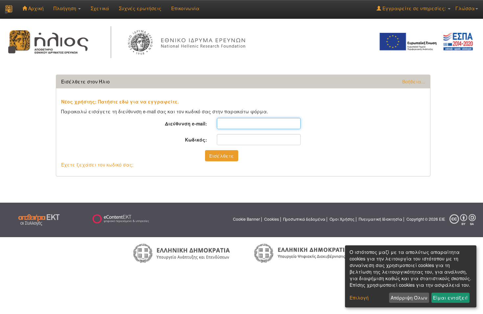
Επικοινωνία (185, 8)
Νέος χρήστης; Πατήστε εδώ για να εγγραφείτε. (120, 101)
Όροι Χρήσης (342, 219)
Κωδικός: (196, 139)
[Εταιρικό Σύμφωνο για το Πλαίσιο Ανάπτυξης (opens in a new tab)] (428, 41)
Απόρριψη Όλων (409, 297)
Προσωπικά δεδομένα (304, 219)
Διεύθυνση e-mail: (186, 123)
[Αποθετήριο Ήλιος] (8, 9)
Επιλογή (359, 297)
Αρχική (35, 8)
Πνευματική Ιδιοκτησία (380, 219)
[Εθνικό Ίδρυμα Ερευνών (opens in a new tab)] (188, 41)
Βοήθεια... (413, 81)
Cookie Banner (246, 219)
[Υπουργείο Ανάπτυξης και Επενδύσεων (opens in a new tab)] (181, 252)
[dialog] (410, 276)
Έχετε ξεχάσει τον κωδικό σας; (97, 164)
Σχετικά (100, 8)
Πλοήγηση (66, 8)
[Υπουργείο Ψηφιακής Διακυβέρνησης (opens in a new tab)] (301, 252)
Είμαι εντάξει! (450, 297)
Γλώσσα (465, 8)
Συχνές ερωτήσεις (140, 8)
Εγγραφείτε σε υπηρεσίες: (414, 8)
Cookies (271, 219)
